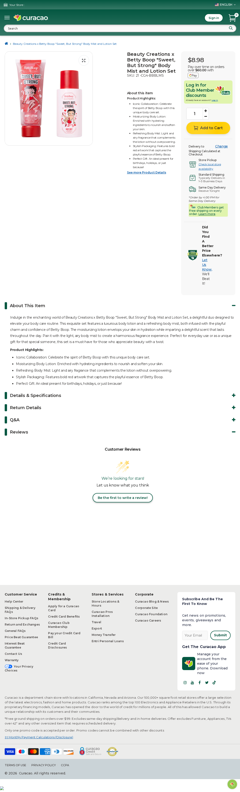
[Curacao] (31, 18)
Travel (96, 622)
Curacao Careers (148, 620)
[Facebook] (200, 682)
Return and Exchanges (22, 624)
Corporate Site (146, 608)
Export (97, 628)
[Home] (6, 43)
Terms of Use (15, 765)
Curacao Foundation (151, 614)
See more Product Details (146, 172)
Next (88, 98)
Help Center (14, 601)
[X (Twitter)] (207, 682)
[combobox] (120, 28)
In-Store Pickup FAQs (21, 618)
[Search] (230, 28)
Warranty (12, 660)
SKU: (131, 75)
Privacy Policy (43, 765)
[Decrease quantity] (206, 116)
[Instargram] (185, 682)
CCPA (65, 765)
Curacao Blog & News (152, 601)
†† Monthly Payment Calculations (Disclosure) (39, 737)
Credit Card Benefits (64, 616)
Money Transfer (104, 635)
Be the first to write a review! (123, 498)
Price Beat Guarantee (21, 637)
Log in (215, 100)
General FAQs (15, 631)
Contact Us (13, 654)
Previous (9, 98)
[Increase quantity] (206, 111)
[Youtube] (192, 682)
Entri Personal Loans (108, 641)
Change (221, 146)
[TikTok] (214, 682)
